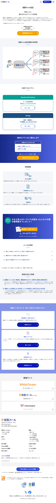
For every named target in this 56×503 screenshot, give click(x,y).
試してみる (28, 345)
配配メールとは (5, 430)
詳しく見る (27, 108)
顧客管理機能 (33, 437)
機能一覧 (32, 432)
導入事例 (3, 444)
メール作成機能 (33, 435)
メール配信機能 (33, 434)
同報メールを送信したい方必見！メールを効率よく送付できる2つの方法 (25, 288)
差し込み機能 (28, 179)
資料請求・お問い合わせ (28, 229)
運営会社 (11, 495)
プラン (3, 439)
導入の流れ (4, 451)
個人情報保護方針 (28, 495)
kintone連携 (4, 446)
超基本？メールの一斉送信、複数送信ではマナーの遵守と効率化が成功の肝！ (26, 280)
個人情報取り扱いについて (19, 495)
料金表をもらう (28, 365)
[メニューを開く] (53, 2)
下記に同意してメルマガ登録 (28, 469)
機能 (30, 430)
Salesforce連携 (5, 448)
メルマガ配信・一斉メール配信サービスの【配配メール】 (11, 267)
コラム (30, 446)
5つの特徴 (4, 434)
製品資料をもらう (27, 33)
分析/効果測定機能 (34, 439)
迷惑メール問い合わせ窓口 (38, 495)
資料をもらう (47, 1)
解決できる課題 (5, 432)
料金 (2, 437)
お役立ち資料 (32, 444)
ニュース (31, 451)
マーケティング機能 (34, 441)
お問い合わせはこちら (28, 158)
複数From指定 (29, 267)
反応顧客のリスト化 (28, 190)
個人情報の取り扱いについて (20, 472)
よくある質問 (32, 448)
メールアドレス (5, 461)
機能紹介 (24, 267)
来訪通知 (28, 202)
